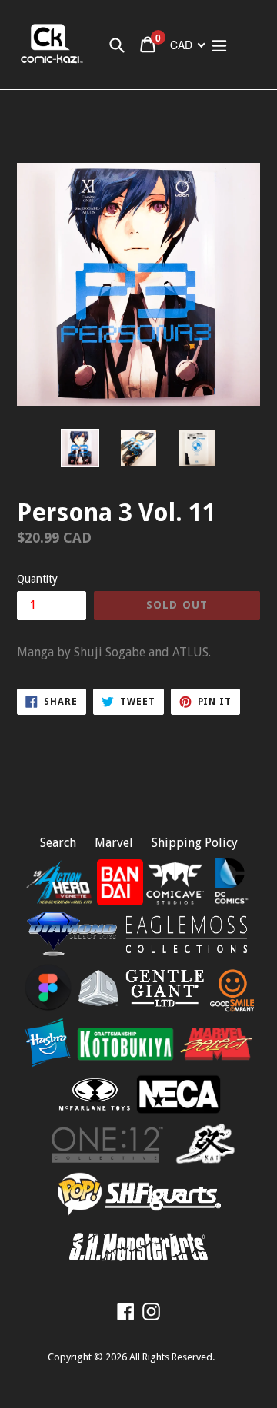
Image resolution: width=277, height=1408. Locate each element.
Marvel (114, 842)
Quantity (37, 579)
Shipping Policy (195, 842)
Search (58, 842)
